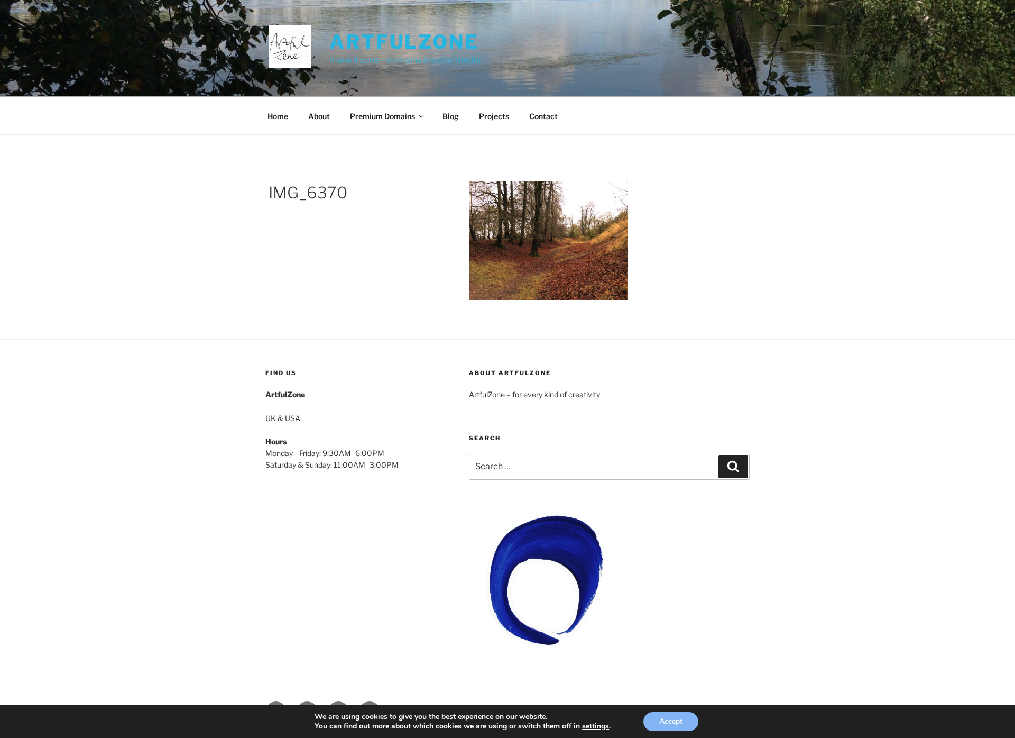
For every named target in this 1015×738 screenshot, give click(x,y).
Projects (494, 116)
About (319, 116)
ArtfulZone (404, 41)
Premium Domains (382, 116)
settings (595, 726)
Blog (450, 116)
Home (277, 116)
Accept (670, 721)
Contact (543, 116)
